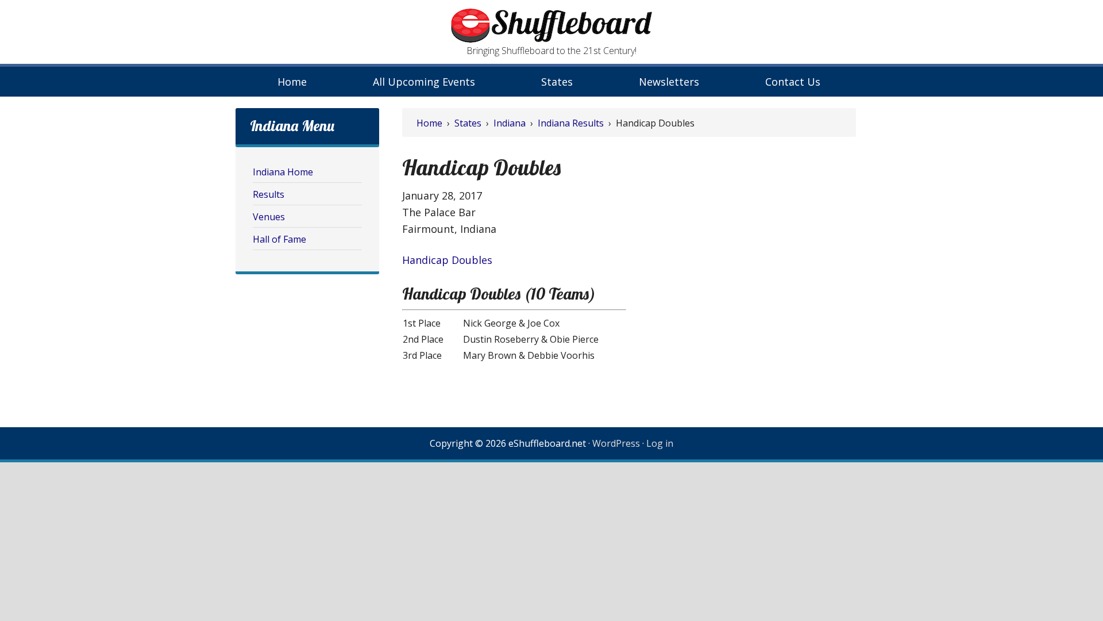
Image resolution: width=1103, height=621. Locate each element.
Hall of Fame (279, 239)
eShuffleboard (551, 26)
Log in (659, 443)
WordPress (616, 443)
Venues (269, 216)
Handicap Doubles (447, 260)
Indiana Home (283, 172)
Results (268, 194)
